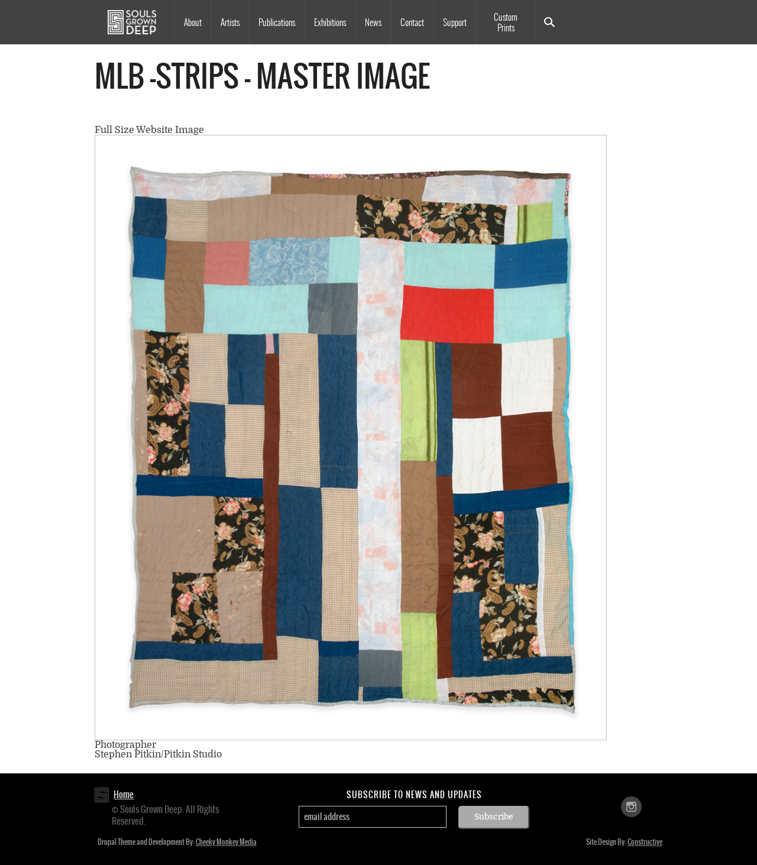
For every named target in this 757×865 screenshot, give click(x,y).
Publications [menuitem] (276, 22)
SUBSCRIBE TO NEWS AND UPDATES (414, 794)
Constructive (644, 842)
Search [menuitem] (549, 22)
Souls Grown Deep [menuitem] (131, 22)
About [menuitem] (193, 22)
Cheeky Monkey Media (226, 842)
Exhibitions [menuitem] (330, 22)
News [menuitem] (373, 22)
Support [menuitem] (455, 22)
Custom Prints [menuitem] (505, 22)
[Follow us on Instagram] (631, 805)
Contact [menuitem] (412, 22)
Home (124, 794)
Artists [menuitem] (230, 22)
